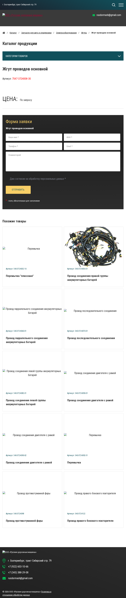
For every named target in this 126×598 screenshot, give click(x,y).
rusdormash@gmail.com (109, 15)
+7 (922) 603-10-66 (18, 566)
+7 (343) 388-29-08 (18, 572)
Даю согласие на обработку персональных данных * (38, 178)
